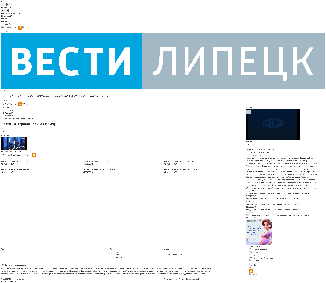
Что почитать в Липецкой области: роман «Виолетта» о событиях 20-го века (277, 193)
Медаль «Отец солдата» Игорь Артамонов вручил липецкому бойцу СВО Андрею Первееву (283, 172)
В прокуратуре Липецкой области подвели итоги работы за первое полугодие (278, 169)
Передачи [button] (5, 135)
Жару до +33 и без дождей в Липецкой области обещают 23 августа (273, 210)
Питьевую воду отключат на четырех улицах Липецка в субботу (272, 204)
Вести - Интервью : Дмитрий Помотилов (99, 169)
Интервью (9, 116)
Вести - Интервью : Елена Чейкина (15, 169)
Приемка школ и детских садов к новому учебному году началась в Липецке (277, 161)
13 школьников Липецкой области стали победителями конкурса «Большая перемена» (281, 174)
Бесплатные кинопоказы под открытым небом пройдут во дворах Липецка (277, 177)
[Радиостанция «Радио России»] (262, 258)
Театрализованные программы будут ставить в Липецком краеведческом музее (279, 185)
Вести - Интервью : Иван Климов (96, 161)
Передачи (9, 110)
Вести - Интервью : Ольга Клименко (179, 161)
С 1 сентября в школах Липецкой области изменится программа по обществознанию (281, 188)
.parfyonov (199, 279)
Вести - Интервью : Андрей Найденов (16, 161)
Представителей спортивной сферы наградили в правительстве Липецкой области (280, 158)
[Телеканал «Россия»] (258, 249)
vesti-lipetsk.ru (140, 274)
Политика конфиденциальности (14, 282)
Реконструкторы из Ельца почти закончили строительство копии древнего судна (279, 166)
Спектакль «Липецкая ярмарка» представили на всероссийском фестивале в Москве (281, 182)
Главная (8, 108)
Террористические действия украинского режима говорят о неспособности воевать (281, 180)
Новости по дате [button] (253, 246)
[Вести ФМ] (254, 261)
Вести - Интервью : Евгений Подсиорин (180, 169)
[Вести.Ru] (253, 252)
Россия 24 (9, 113)
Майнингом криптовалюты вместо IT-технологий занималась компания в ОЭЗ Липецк (281, 163)
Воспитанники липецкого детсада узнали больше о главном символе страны (278, 215)
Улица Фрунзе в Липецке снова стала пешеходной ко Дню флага (272, 199)
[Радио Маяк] (254, 255)
